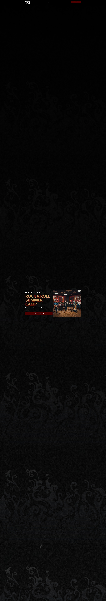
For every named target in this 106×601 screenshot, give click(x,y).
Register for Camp (76, 1)
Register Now (39, 313)
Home (44, 1)
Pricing (53, 1)
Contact (57, 1)
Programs (49, 1)
